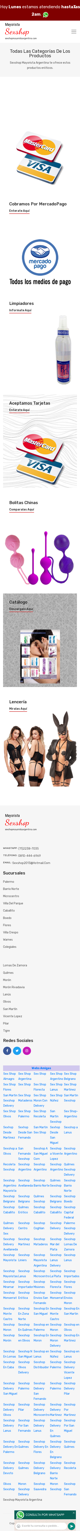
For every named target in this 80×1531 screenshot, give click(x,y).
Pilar (6, 1023)
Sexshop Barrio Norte (69, 1186)
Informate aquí (20, 310)
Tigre (6, 1030)
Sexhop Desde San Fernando (25, 1132)
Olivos (7, 1001)
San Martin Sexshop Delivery (10, 1100)
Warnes (8, 939)
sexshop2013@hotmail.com (31, 863)
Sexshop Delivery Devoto (9, 1468)
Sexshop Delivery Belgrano (39, 1468)
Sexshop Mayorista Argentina (40, 1260)
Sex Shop (40, 1074)
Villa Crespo (10, 932)
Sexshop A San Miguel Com (41, 1154)
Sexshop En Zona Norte (24, 1314)
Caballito (9, 910)
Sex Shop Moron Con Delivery (40, 1100)
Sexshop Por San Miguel (69, 1426)
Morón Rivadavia (14, 987)
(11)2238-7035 (28, 848)
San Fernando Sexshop (24, 1154)
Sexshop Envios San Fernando (41, 1298)
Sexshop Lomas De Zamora (70, 1244)
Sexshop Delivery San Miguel (10, 1388)
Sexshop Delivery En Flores (41, 1447)
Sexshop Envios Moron (69, 1298)
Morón (7, 980)
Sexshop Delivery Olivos (9, 1410)
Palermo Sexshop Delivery (69, 1228)
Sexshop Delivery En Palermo (10, 1447)
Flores (7, 925)
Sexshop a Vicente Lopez (56, 1154)
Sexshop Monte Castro (9, 1314)
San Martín (10, 1009)
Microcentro (11, 896)
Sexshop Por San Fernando (24, 1426)
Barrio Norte (11, 889)
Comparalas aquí (21, 509)
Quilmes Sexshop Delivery (69, 1169)
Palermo (8, 882)
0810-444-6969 (29, 856)
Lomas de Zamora (15, 965)
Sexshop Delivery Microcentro (42, 1410)
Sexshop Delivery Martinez (56, 1410)
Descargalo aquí (21, 609)
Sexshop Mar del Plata (56, 1244)
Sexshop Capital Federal (69, 1212)
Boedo (7, 918)
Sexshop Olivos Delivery (24, 1367)
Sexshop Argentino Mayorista (9, 1186)
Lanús (7, 994)
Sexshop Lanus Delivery (56, 1260)
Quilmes (8, 973)
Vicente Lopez (12, 1016)
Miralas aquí (18, 708)
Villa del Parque (13, 903)
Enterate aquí (19, 211)
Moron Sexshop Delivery (24, 1489)
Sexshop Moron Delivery (56, 1340)
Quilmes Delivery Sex (8, 1228)
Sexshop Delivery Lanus (9, 1426)
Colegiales (9, 947)
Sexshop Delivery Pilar (69, 1388)
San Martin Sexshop (56, 1116)
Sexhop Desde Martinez (9, 1132)
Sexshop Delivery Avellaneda (10, 1244)
